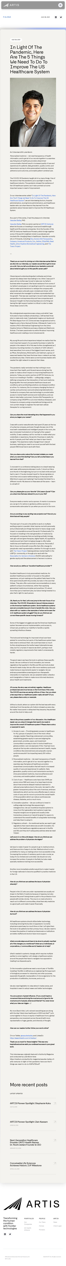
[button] (60, 5)
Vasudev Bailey (15, 220)
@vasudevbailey (27, 1035)
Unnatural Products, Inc (26, 241)
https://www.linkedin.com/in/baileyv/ (23, 1038)
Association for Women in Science (22, 556)
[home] (11, 5)
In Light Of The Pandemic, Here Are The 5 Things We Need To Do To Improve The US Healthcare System (33, 198)
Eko (31, 239)
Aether (38, 241)
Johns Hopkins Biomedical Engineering (29, 244)
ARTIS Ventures (47, 224)
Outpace (13, 241)
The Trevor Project (20, 551)
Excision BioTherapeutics (42, 239)
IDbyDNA (45, 241)
